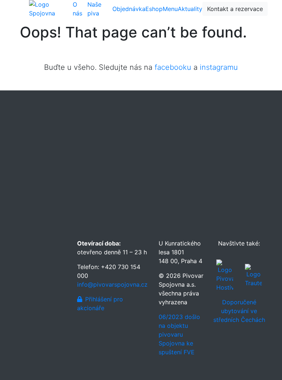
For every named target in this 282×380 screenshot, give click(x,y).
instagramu (219, 67)
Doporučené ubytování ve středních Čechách (239, 310)
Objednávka (128, 8)
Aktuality (190, 8)
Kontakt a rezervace (235, 8)
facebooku (173, 67)
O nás (77, 9)
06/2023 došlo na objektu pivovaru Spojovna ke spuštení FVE (179, 334)
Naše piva (94, 9)
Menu (170, 8)
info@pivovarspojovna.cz (112, 284)
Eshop (154, 8)
